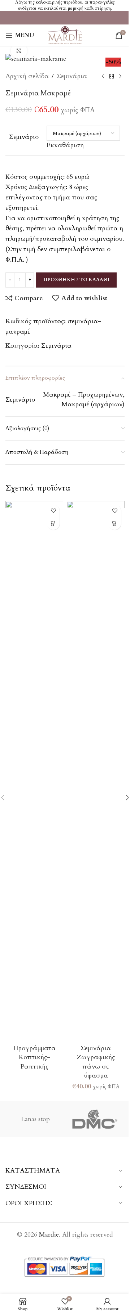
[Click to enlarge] (19, 51)
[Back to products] (111, 76)
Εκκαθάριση (65, 145)
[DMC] (95, 1119)
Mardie (49, 1234)
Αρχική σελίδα (27, 76)
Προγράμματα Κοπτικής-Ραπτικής (34, 1057)
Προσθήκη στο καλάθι (76, 279)
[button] (114, 523)
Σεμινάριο (24, 136)
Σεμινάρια (72, 76)
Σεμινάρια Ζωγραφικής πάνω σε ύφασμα (96, 1062)
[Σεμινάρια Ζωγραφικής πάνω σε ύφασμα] (96, 771)
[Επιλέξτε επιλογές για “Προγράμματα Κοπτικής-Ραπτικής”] (53, 523)
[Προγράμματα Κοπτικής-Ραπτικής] (34, 771)
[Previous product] (103, 76)
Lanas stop (35, 1119)
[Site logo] (65, 34)
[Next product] (120, 76)
